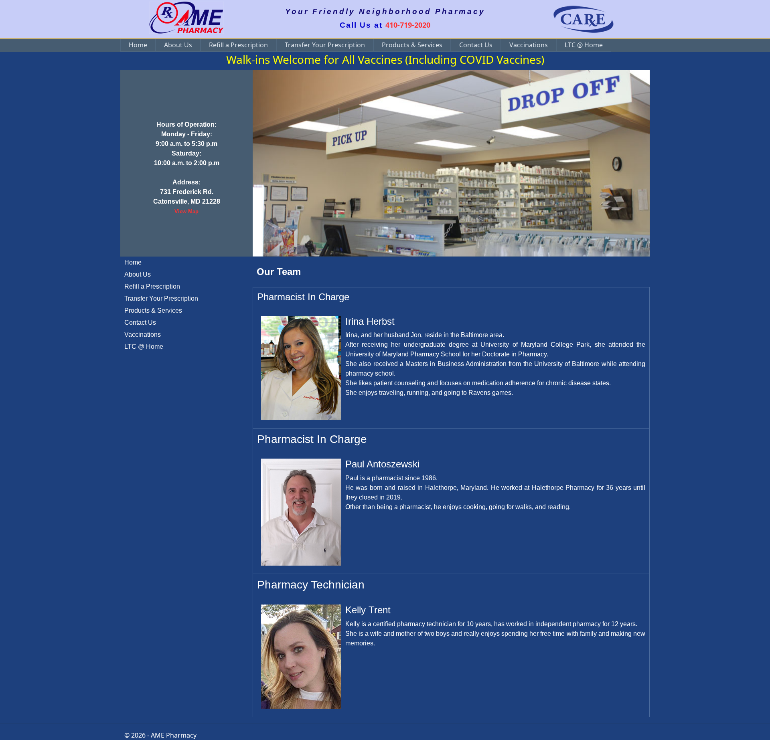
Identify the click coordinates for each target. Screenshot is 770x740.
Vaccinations (528, 44)
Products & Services (412, 44)
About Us (178, 44)
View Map (186, 211)
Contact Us (475, 44)
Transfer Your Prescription (325, 44)
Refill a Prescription (238, 44)
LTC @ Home (584, 44)
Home (138, 44)
